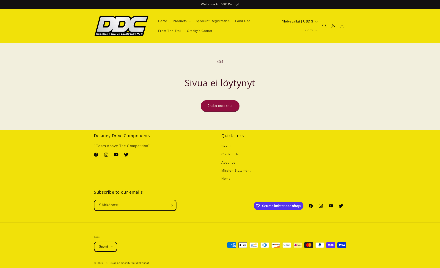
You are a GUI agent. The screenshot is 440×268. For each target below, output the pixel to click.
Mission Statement (235, 170)
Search (227, 146)
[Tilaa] (171, 205)
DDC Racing (112, 263)
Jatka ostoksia (220, 106)
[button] (181, 21)
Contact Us (230, 154)
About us (228, 162)
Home (226, 178)
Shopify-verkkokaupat (135, 263)
